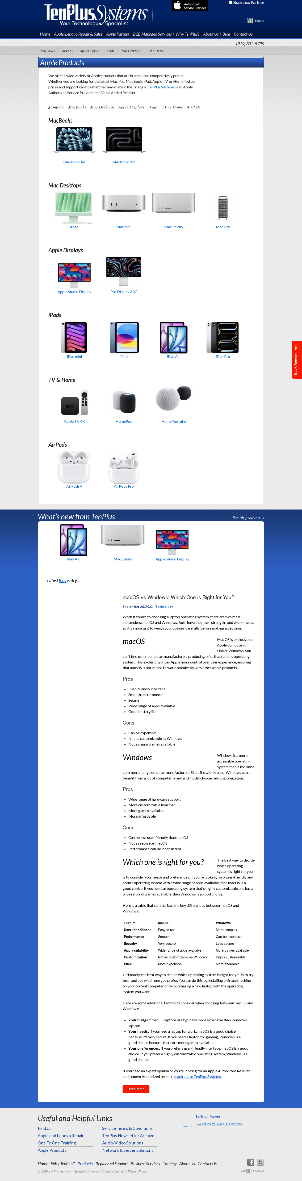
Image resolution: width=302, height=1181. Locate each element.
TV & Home (156, 51)
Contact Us (243, 34)
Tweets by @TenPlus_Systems (219, 1124)
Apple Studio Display (74, 291)
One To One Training (57, 1142)
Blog (226, 34)
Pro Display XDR (124, 291)
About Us (211, 34)
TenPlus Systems (98, 14)
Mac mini (123, 226)
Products (85, 1163)
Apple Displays (89, 51)
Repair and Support (112, 1163)
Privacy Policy (137, 1171)
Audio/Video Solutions (122, 1142)
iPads (110, 51)
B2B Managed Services (152, 34)
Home (45, 34)
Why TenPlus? (187, 34)
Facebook (250, 1162)
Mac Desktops (131, 51)
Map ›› (259, 21)
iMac (74, 226)
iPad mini (74, 356)
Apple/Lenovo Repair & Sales (78, 34)
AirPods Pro (124, 486)
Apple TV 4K (74, 421)
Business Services (145, 1163)
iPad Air (173, 356)
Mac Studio (173, 226)
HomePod (124, 421)
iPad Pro (223, 356)
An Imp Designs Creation (252, 1171)
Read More (136, 1088)
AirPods (67, 51)
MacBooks (48, 51)
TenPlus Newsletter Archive (128, 1135)
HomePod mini (173, 421)
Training (169, 1163)
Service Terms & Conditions (127, 1128)
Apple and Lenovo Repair (61, 1135)
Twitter (260, 1162)
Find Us (44, 1128)
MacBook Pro (123, 162)
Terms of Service (114, 1171)
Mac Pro (223, 226)
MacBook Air (74, 162)
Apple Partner (117, 34)
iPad (124, 356)
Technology (164, 607)
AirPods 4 (74, 486)
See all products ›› (248, 517)
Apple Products (52, 1150)
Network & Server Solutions (127, 1150)
